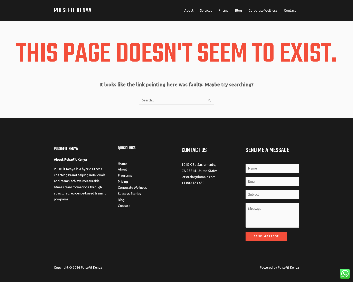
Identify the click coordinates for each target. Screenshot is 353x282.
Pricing (224, 10)
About (188, 10)
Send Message (266, 236)
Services (206, 10)
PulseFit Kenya (73, 10)
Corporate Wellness (262, 10)
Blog (238, 10)
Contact (290, 10)
